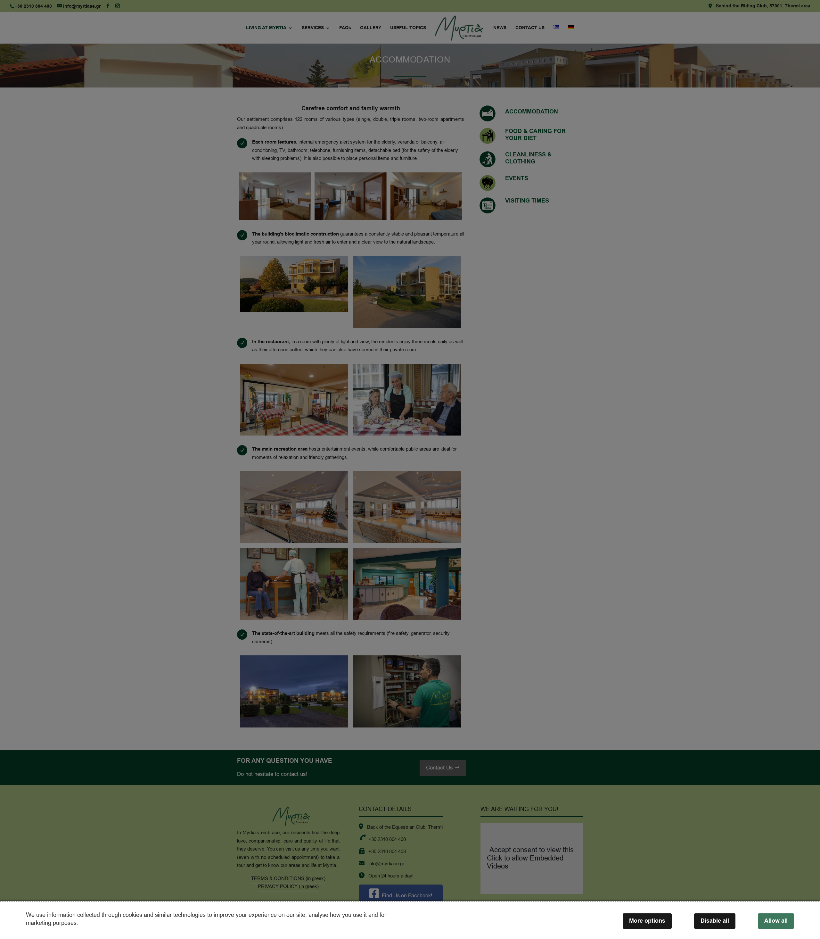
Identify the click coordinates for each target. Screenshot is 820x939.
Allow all (776, 921)
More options (647, 921)
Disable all (715, 921)
